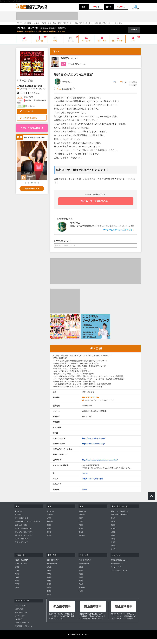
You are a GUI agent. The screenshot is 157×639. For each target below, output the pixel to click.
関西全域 (82, 515)
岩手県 (17, 584)
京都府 (81, 521)
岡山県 (49, 570)
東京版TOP (27, 23)
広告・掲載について (21, 612)
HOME (18, 23)
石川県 (113, 542)
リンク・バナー (20, 616)
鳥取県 (49, 574)
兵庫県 (81, 525)
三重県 (113, 532)
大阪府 (81, 518)
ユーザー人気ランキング (119, 570)
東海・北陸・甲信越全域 (119, 515)
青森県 (17, 574)
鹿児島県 (82, 587)
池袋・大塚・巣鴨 (21, 525)
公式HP (134, 29)
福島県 (17, 587)
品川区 (84, 489)
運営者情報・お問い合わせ (24, 626)
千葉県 (49, 525)
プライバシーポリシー (22, 623)
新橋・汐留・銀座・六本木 (24, 532)
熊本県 (81, 570)
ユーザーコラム (116, 567)
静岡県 (113, 521)
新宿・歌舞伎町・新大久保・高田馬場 (27, 521)
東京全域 (18, 515)
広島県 (49, 567)
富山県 (113, 546)
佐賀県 (81, 574)
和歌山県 (82, 535)
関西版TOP (82, 511)
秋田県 (17, 577)
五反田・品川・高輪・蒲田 (51, 23)
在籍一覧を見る (31, 188)
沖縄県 (81, 591)
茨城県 (49, 528)
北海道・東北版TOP (21, 560)
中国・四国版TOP (53, 560)
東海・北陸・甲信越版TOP (120, 511)
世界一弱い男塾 (100, 23)
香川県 (49, 584)
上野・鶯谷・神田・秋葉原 (24, 535)
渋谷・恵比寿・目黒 (21, 518)
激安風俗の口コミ (117, 563)
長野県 (113, 539)
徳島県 (49, 587)
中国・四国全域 (52, 563)
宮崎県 (81, 584)
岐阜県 (113, 528)
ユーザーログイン (21, 605)
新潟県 (113, 525)
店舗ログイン (19, 609)
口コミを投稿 (28, 111)
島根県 (49, 577)
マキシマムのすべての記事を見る (117, 230)
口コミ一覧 (112, 23)
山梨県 (113, 535)
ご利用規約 (18, 619)
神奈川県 (50, 521)
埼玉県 (49, 518)
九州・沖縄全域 (84, 563)
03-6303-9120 (31, 85)
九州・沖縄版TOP (85, 560)
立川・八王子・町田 (21, 542)
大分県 (81, 581)
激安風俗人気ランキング (119, 560)
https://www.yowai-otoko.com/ (93, 438)
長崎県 (81, 577)
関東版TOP (50, 511)
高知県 (49, 594)
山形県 (17, 581)
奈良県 (81, 532)
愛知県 (113, 518)
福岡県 (81, 567)
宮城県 (17, 567)
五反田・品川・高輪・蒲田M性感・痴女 (77, 23)
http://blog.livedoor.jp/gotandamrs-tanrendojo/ (100, 460)
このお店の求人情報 (31, 128)
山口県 (49, 581)
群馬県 (49, 535)
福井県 (113, 549)
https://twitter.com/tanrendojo (93, 444)
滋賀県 (81, 528)
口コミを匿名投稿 (30, 118)
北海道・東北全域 (21, 563)
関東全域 (50, 515)
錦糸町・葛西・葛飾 (21, 539)
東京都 (36, 23)
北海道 (17, 570)
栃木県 (49, 532)
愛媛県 (49, 591)
